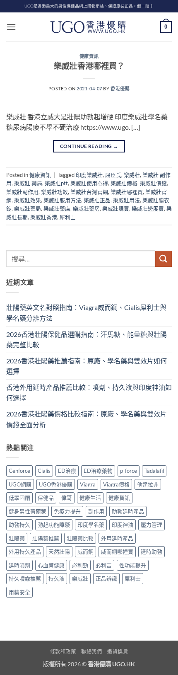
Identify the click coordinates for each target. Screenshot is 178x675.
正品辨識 (106, 578)
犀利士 (68, 217)
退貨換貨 (117, 651)
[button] (11, 27)
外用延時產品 (117, 538)
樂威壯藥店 (56, 208)
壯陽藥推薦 (45, 538)
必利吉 (104, 565)
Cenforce (19, 470)
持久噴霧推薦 (25, 578)
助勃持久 (19, 524)
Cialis (44, 470)
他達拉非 (148, 484)
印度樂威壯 (89, 175)
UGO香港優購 (55, 484)
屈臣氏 (113, 175)
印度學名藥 (90, 524)
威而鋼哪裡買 (117, 551)
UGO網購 (20, 484)
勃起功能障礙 (54, 524)
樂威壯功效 (54, 192)
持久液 (56, 578)
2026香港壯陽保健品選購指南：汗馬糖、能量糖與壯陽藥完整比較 (86, 339)
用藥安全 (19, 592)
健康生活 (90, 497)
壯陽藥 (17, 538)
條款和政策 (63, 651)
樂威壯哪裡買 (127, 192)
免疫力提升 (67, 511)
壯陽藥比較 (80, 538)
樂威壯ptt (56, 183)
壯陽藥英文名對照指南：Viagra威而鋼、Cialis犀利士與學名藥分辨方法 (86, 312)
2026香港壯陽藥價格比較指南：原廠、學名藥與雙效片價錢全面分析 (86, 419)
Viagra (88, 484)
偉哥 (66, 497)
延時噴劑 (19, 565)
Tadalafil (154, 470)
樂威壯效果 (27, 200)
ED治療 (67, 470)
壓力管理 (151, 524)
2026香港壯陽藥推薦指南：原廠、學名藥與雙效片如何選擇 (86, 366)
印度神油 (122, 524)
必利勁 (80, 565)
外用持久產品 (25, 551)
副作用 (96, 511)
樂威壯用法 (126, 200)
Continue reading (89, 146)
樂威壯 (132, 175)
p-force (128, 470)
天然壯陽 (59, 551)
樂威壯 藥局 (28, 183)
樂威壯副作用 (22, 192)
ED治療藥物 (98, 470)
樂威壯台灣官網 (89, 192)
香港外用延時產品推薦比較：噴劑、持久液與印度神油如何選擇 (89, 392)
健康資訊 (89, 56)
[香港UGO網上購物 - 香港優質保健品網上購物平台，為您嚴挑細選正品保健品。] (89, 27)
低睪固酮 (19, 497)
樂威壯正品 (97, 200)
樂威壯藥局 (27, 208)
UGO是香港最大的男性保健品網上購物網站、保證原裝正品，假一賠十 (89, 6)
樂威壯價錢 (153, 183)
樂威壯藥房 (86, 208)
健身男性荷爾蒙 (27, 511)
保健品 (46, 497)
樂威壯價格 (124, 183)
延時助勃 (151, 551)
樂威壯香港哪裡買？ (89, 65)
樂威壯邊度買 (148, 208)
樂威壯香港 (43, 217)
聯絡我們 (91, 651)
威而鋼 (85, 551)
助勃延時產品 (128, 511)
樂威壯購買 (115, 208)
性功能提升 (132, 565)
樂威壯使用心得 (89, 183)
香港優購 (120, 88)
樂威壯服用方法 (62, 200)
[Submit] (163, 259)
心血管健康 (51, 565)
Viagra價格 (116, 484)
